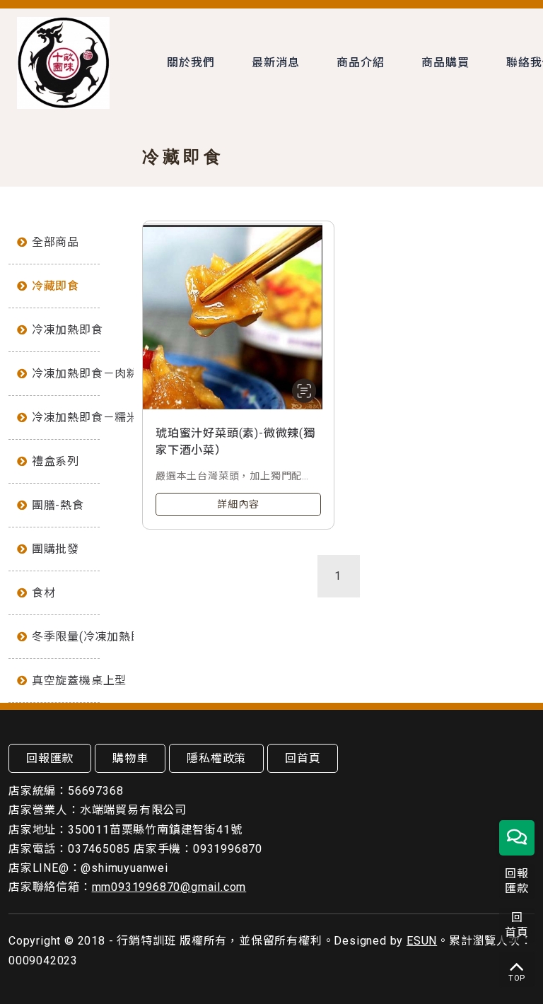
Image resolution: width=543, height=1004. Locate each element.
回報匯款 (50, 758)
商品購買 (445, 62)
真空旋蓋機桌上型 (66, 680)
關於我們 (190, 62)
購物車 (130, 758)
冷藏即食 (55, 286)
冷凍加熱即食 (66, 330)
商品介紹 (360, 62)
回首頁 (302, 758)
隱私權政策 (216, 758)
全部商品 (55, 242)
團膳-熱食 (58, 505)
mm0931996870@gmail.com (169, 887)
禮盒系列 (55, 461)
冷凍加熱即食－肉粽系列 (66, 373)
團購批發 (55, 549)
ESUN (422, 940)
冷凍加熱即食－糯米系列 (66, 417)
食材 (44, 593)
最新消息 (275, 62)
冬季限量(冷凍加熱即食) (66, 636)
